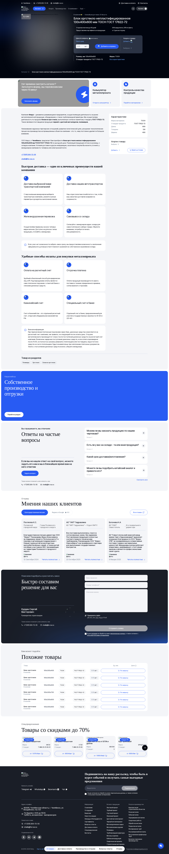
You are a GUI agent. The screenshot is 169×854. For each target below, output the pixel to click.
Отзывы (119, 849)
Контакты (144, 3)
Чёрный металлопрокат (115, 821)
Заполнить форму (31, 101)
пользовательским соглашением (98, 635)
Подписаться (130, 788)
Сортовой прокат (112, 813)
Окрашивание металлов (137, 817)
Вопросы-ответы (105, 849)
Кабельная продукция (114, 838)
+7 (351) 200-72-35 (28, 155)
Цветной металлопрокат (115, 819)
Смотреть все (142, 480)
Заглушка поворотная (31, 741)
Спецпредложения (91, 830)
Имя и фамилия (91, 578)
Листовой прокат (112, 807)
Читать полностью (50, 560)
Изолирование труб (135, 829)
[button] (145, 747)
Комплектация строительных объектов (137, 808)
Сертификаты (89, 821)
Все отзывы (137, 512)
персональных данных (117, 633)
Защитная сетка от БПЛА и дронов (98, 743)
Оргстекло (36, 362)
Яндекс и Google (60, 512)
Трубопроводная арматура (116, 833)
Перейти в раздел (14, 415)
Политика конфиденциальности (137, 849)
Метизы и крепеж (112, 836)
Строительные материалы (116, 844)
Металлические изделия (115, 827)
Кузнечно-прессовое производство (135, 840)
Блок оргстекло (30, 670)
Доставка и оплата (128, 3)
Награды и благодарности (93, 819)
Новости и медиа (90, 816)
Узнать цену (80, 41)
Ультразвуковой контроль (137, 832)
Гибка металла (133, 815)
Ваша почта (91, 788)
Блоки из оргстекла (49, 362)
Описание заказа (92, 592)
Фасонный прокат (112, 816)
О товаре (50, 849)
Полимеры (26, 362)
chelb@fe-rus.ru (58, 3)
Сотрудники (89, 810)
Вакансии (88, 813)
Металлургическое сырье (115, 824)
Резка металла (133, 812)
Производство (60, 9)
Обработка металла (135, 823)
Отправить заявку (116, 628)
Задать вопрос (30, 473)
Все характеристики (117, 59)
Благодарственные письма (35, 512)
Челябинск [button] (26, 3)
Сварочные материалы (114, 841)
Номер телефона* (92, 585)
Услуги (51, 9)
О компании (88, 807)
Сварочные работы (135, 820)
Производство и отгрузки (85, 849)
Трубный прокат (112, 810)
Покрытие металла (135, 826)
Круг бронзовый (125, 741)
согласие (94, 633)
